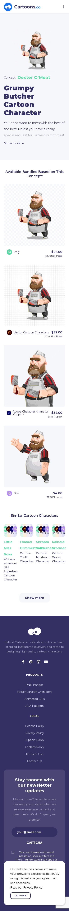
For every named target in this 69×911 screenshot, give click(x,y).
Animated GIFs (35, 699)
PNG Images (34, 685)
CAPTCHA (34, 843)
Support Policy (34, 740)
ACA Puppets (34, 706)
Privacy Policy (34, 733)
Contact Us (34, 761)
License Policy (34, 726)
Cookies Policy (34, 747)
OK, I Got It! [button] (20, 895)
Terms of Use (34, 754)
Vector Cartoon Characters (34, 692)
